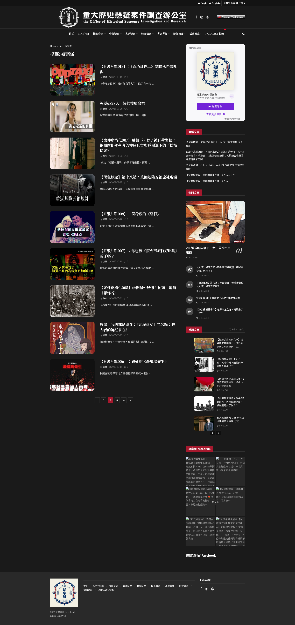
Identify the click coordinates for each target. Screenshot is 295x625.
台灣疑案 (114, 33)
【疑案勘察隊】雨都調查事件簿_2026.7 (207, 180)
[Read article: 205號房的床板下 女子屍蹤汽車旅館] (215, 222)
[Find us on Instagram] (201, 17)
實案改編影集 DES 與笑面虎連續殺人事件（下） (230, 419)
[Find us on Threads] (207, 17)
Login (203, 3)
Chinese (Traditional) (232, 17)
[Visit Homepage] (124, 17)
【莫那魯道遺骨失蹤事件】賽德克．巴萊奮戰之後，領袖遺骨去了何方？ (230, 401)
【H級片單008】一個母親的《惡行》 (130, 213)
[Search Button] (243, 34)
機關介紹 (98, 33)
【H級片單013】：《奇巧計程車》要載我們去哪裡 (138, 69)
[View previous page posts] (212, 433)
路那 (105, 155)
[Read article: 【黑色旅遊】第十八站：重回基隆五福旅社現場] (72, 190)
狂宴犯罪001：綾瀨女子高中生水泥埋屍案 (218, 298)
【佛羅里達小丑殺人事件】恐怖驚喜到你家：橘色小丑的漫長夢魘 (230, 382)
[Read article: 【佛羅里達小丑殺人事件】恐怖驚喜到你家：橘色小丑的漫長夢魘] (204, 384)
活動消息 (194, 33)
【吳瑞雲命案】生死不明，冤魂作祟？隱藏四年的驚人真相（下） (230, 362)
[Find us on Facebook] (196, 17)
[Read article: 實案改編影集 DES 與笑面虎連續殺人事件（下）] (204, 423)
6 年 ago (223, 425)
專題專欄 (162, 33)
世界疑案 (130, 33)
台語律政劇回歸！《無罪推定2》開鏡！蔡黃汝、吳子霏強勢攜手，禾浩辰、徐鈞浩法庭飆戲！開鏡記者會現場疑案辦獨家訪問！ (215, 155)
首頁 (71, 33)
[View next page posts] (218, 433)
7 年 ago (223, 370)
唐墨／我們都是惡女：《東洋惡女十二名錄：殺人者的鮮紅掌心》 (137, 327)
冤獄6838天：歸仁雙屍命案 (122, 103)
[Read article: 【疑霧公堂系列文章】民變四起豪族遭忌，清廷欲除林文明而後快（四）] (204, 345)
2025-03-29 (116, 108)
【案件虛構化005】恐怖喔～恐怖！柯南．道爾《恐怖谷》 (138, 290)
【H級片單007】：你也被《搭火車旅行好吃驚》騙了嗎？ (138, 253)
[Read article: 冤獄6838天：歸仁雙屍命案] (72, 116)
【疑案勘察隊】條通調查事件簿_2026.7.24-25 (210, 174)
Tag (61, 45)
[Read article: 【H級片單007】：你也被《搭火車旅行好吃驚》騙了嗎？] (72, 264)
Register (216, 3)
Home (53, 45)
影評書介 (178, 33)
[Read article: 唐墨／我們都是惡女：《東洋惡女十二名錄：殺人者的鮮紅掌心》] (72, 338)
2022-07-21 (116, 298)
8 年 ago (223, 390)
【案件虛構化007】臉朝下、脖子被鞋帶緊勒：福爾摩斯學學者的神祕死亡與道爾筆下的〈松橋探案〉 (138, 145)
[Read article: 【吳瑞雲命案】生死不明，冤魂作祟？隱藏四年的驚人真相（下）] (204, 364)
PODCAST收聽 (214, 33)
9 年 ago (223, 351)
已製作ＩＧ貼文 (236, 329)
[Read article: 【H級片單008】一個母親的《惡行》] (72, 227)
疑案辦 (68, 45)
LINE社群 (83, 33)
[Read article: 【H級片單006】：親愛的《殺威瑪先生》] (72, 375)
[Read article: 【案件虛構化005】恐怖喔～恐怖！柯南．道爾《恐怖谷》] (72, 301)
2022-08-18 (116, 182)
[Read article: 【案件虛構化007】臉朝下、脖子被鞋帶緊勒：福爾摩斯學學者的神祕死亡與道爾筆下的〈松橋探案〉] (72, 153)
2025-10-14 (116, 77)
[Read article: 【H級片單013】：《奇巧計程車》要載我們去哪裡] (72, 80)
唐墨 (105, 77)
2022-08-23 (116, 155)
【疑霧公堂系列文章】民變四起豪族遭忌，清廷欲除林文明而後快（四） (230, 343)
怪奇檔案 (146, 33)
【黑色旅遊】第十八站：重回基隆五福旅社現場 (138, 177)
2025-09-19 (116, 335)
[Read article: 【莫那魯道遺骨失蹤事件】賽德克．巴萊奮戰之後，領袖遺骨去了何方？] (204, 403)
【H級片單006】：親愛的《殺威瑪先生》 (134, 361)
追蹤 (216, 502)
